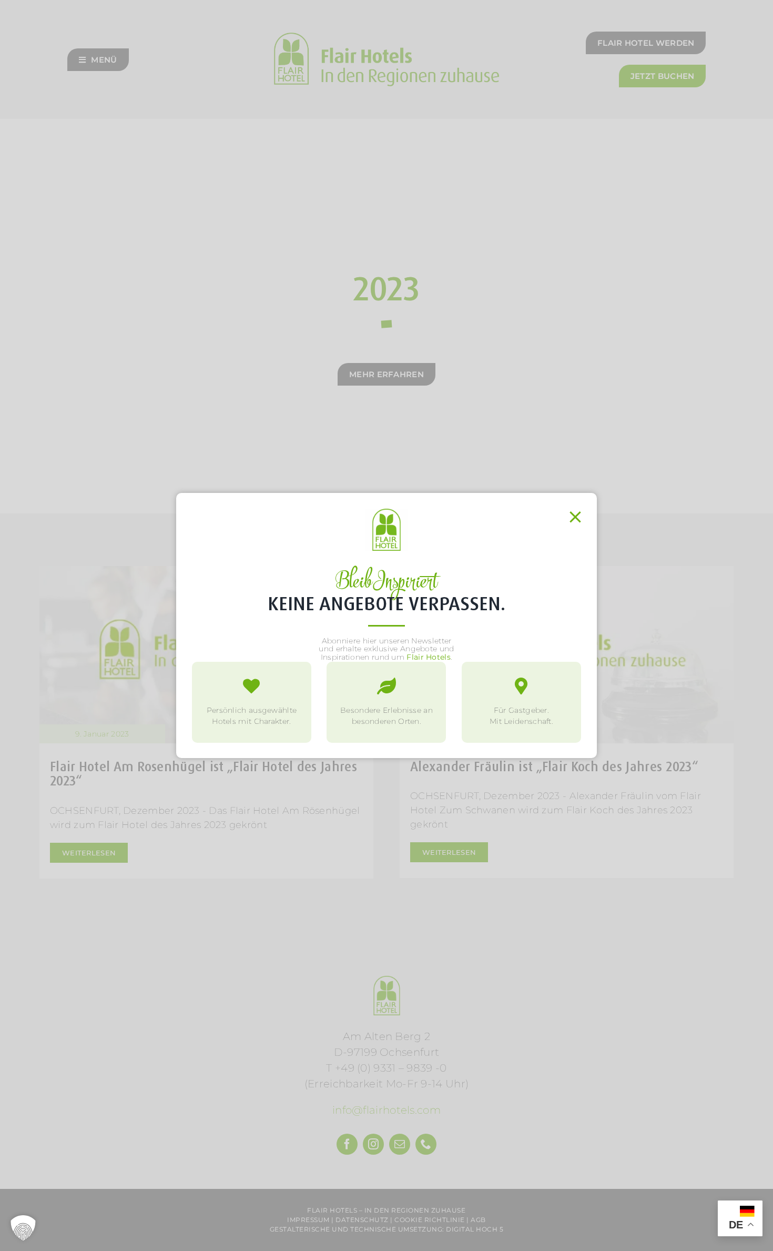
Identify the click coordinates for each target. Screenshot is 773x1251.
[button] (23, 1228)
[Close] (575, 517)
